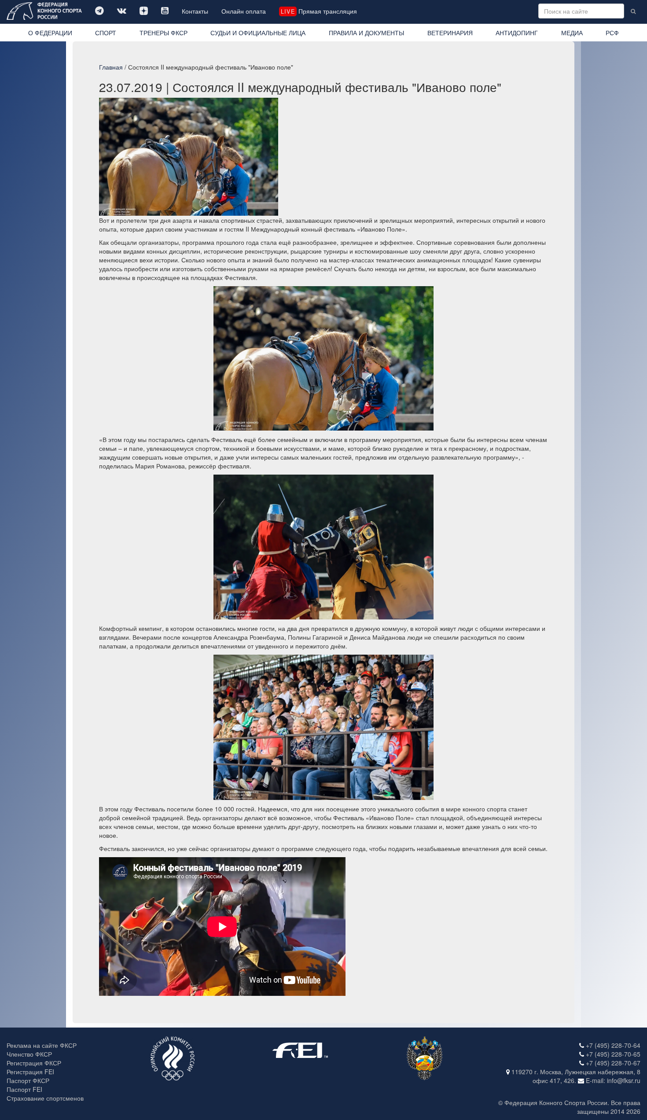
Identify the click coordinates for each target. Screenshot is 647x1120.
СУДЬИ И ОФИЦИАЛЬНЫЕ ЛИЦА (257, 32)
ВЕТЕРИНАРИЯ (450, 32)
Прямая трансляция (319, 11)
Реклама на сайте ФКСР (42, 1045)
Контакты (195, 11)
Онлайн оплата (243, 11)
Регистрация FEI (30, 1071)
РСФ (612, 32)
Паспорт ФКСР (28, 1080)
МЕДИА (572, 32)
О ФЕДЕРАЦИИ (50, 32)
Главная (111, 67)
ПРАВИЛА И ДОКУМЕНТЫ (366, 32)
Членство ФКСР (29, 1054)
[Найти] (633, 11)
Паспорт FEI (24, 1089)
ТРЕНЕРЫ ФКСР (163, 32)
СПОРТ (105, 32)
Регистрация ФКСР (34, 1062)
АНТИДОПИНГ (517, 32)
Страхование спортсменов (45, 1098)
